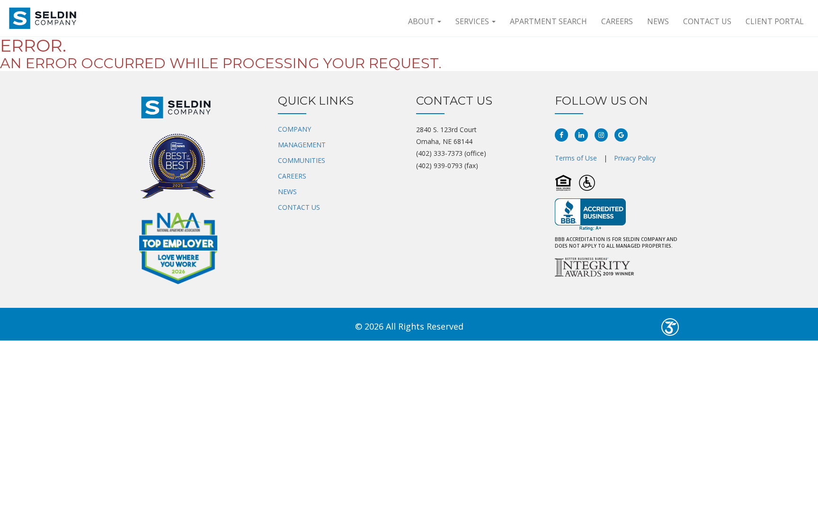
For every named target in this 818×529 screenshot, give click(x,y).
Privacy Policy (635, 157)
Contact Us (707, 21)
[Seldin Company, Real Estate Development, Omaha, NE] (590, 214)
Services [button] (473, 21)
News (658, 21)
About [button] (422, 21)
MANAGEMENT (302, 144)
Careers (617, 21)
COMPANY (294, 129)
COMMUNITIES (301, 160)
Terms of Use (576, 157)
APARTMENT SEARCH (548, 21)
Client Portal (775, 21)
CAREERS (292, 175)
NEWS (287, 191)
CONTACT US (299, 207)
